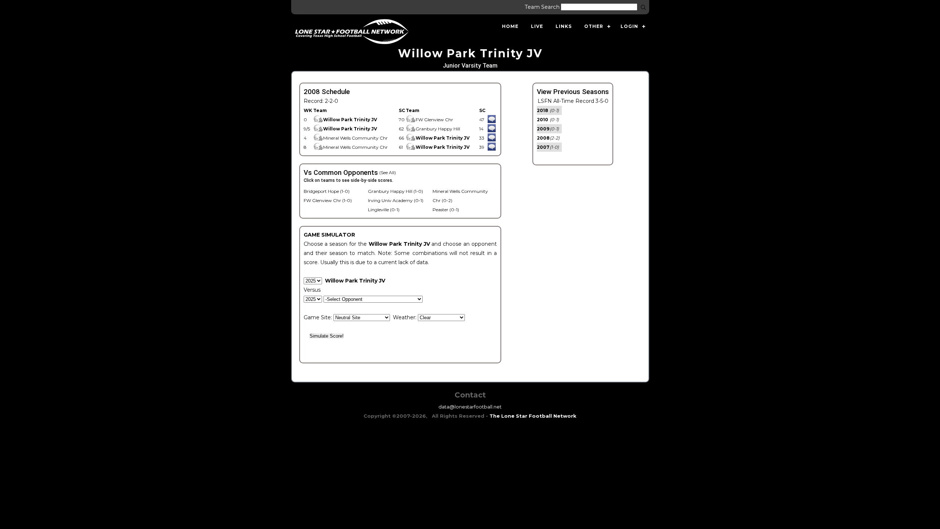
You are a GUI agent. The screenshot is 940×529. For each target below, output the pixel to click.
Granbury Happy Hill (438, 129)
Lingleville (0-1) (384, 209)
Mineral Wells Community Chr (355, 138)
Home (510, 26)
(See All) (387, 172)
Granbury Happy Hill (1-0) (395, 191)
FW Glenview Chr (434, 119)
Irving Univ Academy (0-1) (395, 200)
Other (593, 26)
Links (564, 26)
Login (629, 26)
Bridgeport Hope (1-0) (327, 191)
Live (537, 26)
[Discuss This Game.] (492, 119)
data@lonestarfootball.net (470, 407)
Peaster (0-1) (446, 209)
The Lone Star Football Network (532, 416)
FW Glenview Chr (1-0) (328, 200)
